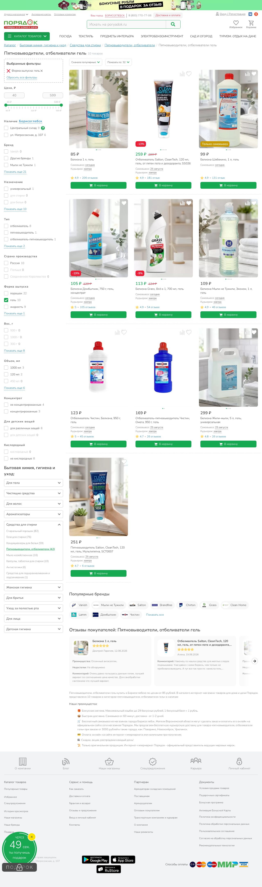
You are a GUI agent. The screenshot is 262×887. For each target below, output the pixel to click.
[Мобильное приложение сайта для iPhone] (123, 859)
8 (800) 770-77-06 (140, 15)
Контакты (74, 824)
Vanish (83, 605)
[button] (27, 36)
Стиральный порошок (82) (22, 531)
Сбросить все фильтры (22, 77)
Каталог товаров (15, 782)
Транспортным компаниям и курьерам (155, 817)
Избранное (10, 797)
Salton (142, 605)
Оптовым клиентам (65, 14)
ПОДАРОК (19, 867)
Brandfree (166, 605)
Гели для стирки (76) (18, 537)
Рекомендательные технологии (217, 845)
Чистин (134, 615)
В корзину (101, 185)
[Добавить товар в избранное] (123, 73)
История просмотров (16, 811)
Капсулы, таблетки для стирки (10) (27, 561)
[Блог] (66, 762)
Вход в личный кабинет (82, 817)
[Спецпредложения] (152, 762)
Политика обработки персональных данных (224, 824)
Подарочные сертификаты (214, 795)
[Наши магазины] (109, 761)
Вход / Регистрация (232, 14)
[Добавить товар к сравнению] (117, 73)
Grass (213, 605)
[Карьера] (196, 760)
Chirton (190, 605)
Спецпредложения (14, 803)
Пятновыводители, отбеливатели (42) (30, 549)
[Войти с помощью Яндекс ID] (256, 14)
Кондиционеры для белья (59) (25, 543)
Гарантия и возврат (79, 803)
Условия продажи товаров (214, 788)
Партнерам (141, 782)
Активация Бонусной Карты (215, 810)
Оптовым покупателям (147, 810)
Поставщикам (142, 796)
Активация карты (41, 14)
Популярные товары (15, 789)
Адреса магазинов (14, 14)
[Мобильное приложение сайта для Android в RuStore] (108, 869)
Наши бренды (12, 824)
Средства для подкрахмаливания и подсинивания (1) (28, 575)
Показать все (155, 615)
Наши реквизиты (143, 832)
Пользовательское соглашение (216, 831)
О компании (141, 824)
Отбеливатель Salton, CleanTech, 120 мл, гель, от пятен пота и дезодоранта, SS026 (203, 643)
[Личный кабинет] (239, 761)
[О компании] (22, 762)
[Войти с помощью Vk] (250, 14)
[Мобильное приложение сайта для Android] (95, 859)
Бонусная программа (211, 802)
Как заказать (76, 789)
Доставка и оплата (168, 15)
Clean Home (238, 605)
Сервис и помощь (81, 782)
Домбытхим (108, 615)
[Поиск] (173, 24)
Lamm (83, 615)
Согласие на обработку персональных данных (225, 838)
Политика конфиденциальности (217, 816)
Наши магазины (13, 817)
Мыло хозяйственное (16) (22, 555)
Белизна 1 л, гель (104, 641)
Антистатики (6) (16, 567)
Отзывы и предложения (82, 810)
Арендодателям (143, 803)
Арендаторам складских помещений (155, 789)
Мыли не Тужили (112, 605)
